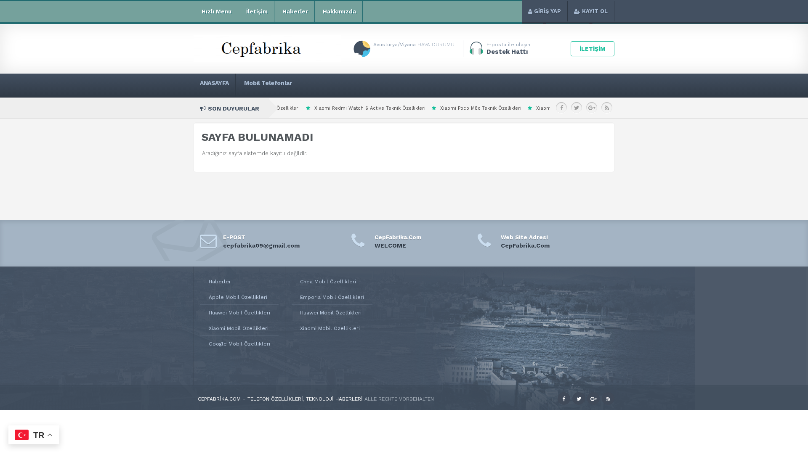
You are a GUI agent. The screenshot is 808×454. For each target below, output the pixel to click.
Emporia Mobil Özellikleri (332, 297)
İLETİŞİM (592, 48)
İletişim (257, 11)
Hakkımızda (339, 11)
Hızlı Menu (216, 11)
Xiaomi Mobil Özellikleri (238, 328)
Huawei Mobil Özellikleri (239, 313)
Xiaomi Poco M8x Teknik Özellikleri (447, 108)
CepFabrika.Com (525, 245)
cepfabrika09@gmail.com (261, 245)
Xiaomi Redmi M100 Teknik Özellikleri (546, 108)
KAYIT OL (595, 11)
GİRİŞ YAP (547, 11)
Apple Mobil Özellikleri (238, 297)
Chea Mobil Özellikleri (328, 282)
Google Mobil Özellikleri (239, 344)
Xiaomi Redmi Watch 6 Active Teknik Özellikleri (336, 108)
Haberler (295, 11)
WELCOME (390, 245)
